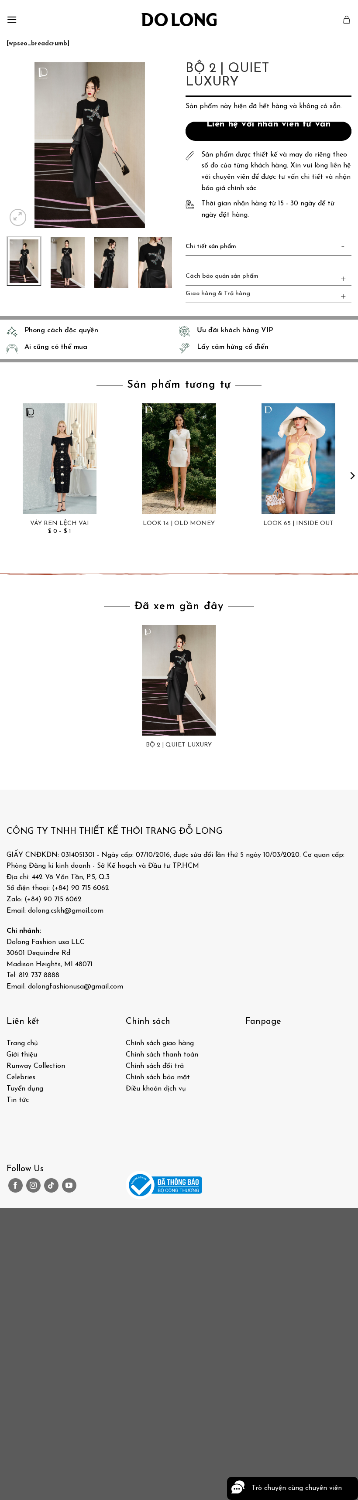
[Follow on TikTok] (51, 1185)
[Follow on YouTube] (69, 1185)
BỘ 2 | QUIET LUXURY (179, 745)
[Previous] (21, 145)
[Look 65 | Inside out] (298, 458)
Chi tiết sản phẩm (211, 246)
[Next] (158, 145)
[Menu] (12, 19)
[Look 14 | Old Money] (179, 458)
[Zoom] (18, 217)
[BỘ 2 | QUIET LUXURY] (179, 680)
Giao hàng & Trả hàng (218, 293)
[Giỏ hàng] (347, 19)
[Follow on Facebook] (15, 1185)
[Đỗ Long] (179, 19)
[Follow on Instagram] (33, 1185)
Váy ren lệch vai (59, 523)
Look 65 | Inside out (298, 523)
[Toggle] (343, 248)
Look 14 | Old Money (179, 523)
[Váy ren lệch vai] (59, 458)
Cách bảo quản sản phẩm (222, 276)
